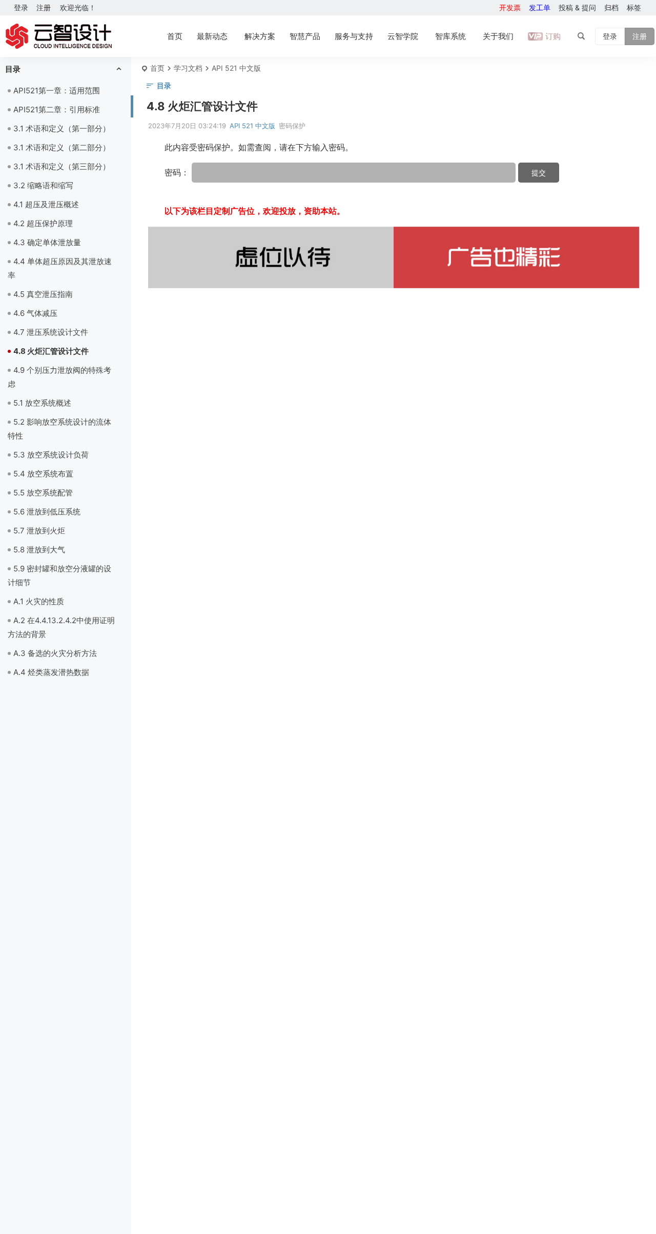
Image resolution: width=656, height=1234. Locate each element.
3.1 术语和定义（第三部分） (61, 166)
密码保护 (292, 126)
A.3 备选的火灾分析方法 (55, 653)
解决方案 (259, 36)
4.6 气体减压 (35, 313)
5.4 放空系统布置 (43, 474)
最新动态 (212, 36)
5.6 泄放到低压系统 (46, 511)
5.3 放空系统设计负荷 (51, 455)
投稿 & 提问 (577, 7)
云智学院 (402, 36)
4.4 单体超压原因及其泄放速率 (60, 268)
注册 (43, 7)
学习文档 (188, 68)
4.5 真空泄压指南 (43, 294)
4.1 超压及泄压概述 (46, 204)
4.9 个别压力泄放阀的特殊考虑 (59, 377)
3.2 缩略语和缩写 (43, 185)
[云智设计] (58, 36)
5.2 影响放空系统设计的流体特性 (59, 429)
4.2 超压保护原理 (43, 223)
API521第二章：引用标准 (56, 109)
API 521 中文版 (236, 68)
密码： (178, 172)
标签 (634, 7)
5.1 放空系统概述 (42, 403)
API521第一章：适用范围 (56, 90)
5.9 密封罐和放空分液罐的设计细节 (59, 575)
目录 (12, 69)
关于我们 (498, 36)
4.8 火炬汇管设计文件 (51, 351)
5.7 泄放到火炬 (39, 530)
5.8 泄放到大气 (39, 549)
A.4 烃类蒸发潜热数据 (51, 672)
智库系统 (450, 36)
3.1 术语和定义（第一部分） (61, 128)
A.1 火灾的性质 (38, 601)
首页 (174, 36)
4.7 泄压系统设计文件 (50, 332)
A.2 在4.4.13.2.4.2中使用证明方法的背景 (61, 627)
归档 (611, 7)
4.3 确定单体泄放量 (47, 242)
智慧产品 (305, 36)
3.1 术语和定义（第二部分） (61, 147)
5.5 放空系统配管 (43, 492)
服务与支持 (354, 36)
